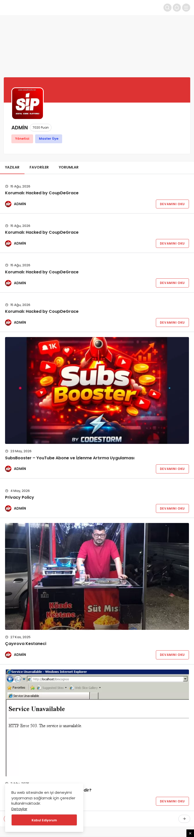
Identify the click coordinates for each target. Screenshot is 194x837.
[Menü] (186, 8)
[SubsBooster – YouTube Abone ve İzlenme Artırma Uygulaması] (97, 390)
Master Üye (48, 138)
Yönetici (22, 138)
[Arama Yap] (167, 8)
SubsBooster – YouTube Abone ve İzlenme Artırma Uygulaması (69, 458)
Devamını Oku (172, 204)
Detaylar (19, 808)
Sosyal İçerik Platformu (45, 7)
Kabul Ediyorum (44, 820)
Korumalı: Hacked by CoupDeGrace (42, 193)
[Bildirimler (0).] (177, 8)
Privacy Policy (19, 497)
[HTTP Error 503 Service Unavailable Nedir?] (97, 722)
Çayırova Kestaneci (25, 644)
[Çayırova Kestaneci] (97, 576)
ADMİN (20, 203)
